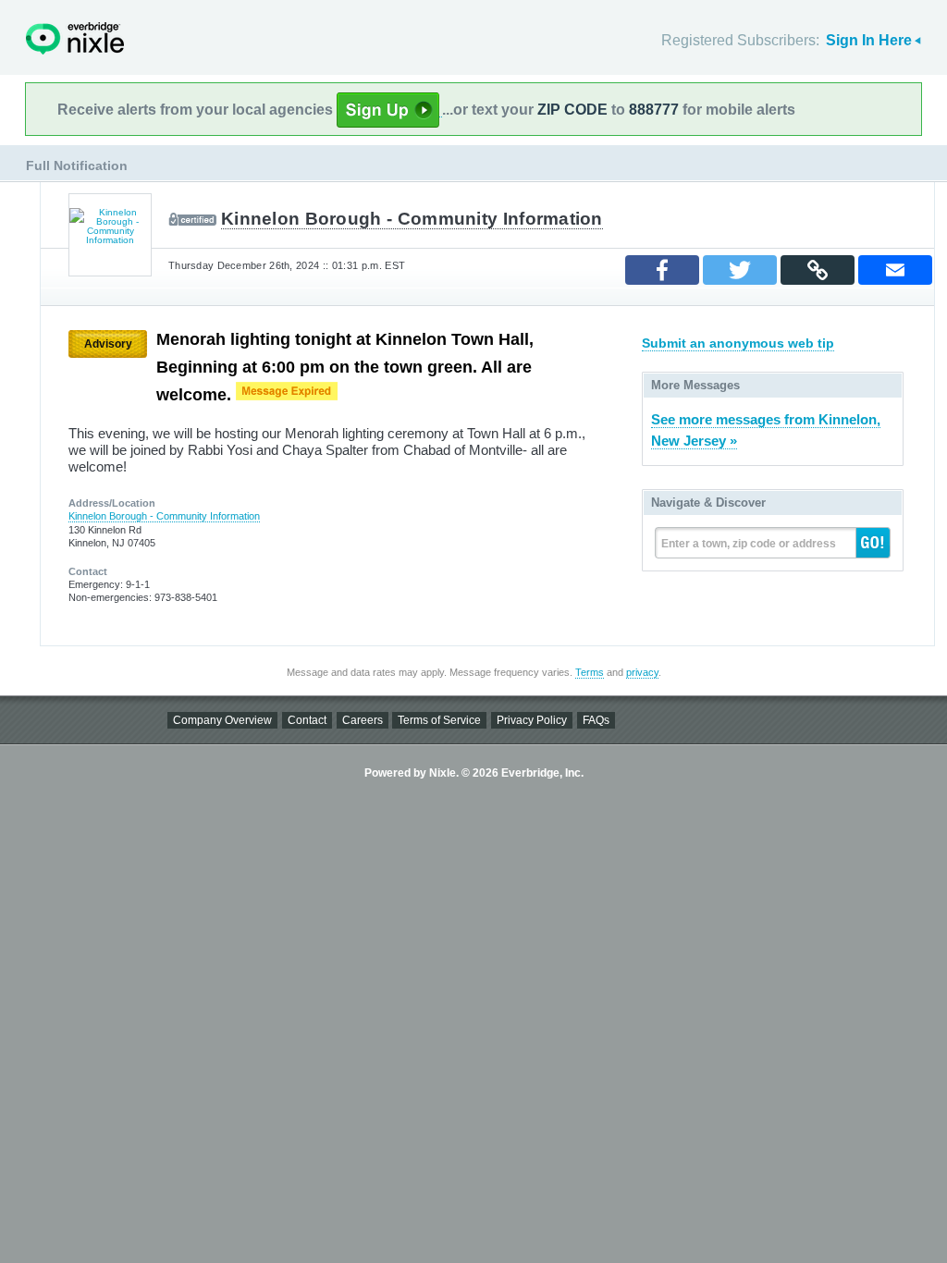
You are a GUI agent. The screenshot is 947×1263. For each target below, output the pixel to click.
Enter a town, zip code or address (748, 543)
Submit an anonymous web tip (738, 343)
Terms (589, 672)
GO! (873, 542)
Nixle (75, 38)
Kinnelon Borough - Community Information (412, 218)
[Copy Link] (818, 270)
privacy (642, 672)
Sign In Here (869, 40)
